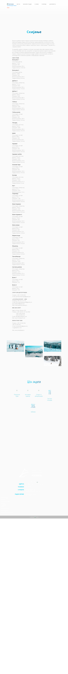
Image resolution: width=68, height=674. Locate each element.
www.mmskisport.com (20, 318)
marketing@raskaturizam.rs (32, 491)
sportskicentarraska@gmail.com (22, 296)
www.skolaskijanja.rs (19, 330)
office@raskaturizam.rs (31, 490)
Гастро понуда (49, 399)
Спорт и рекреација (39, 395)
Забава (33, 412)
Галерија (44, 4)
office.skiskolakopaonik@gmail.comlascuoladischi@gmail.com (22, 302)
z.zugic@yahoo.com (17, 327)
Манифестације (27, 4)
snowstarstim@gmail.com (21, 326)
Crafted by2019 (34, 517)
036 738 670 (28, 487)
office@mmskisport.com (21, 316)
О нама (37, 4)
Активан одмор (28, 395)
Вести (18, 4)
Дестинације (10, 4)
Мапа (2, 506)
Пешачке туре (17, 395)
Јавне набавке (5, 508)
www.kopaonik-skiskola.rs (21, 305)
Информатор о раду (7, 512)
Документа (52, 4)
